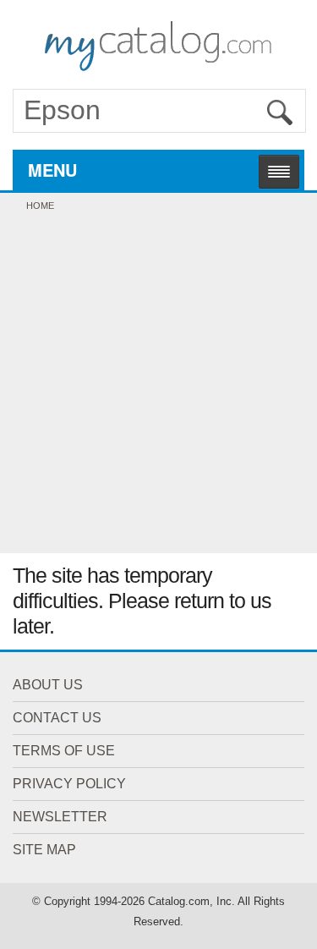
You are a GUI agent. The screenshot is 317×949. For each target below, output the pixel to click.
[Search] (279, 112)
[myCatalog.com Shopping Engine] (158, 42)
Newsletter (60, 816)
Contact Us (57, 717)
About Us (48, 684)
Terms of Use (64, 750)
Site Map (44, 849)
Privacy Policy (69, 783)
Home (40, 205)
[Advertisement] (158, 386)
